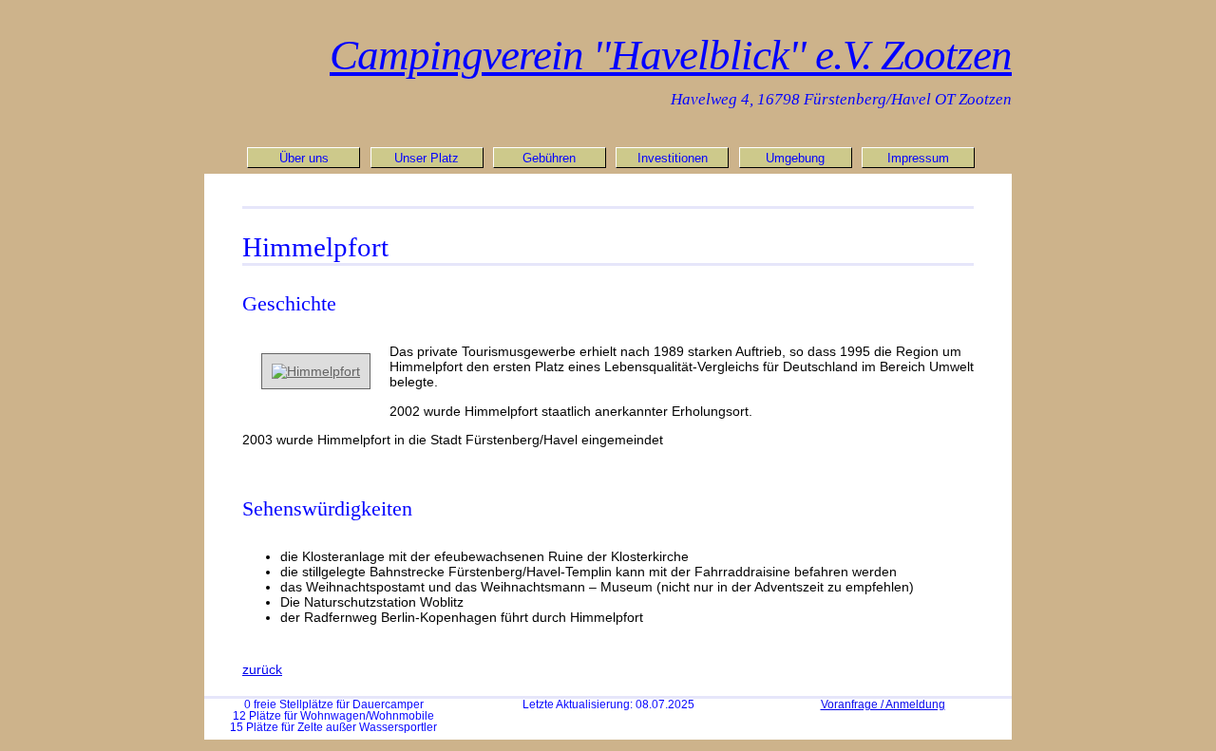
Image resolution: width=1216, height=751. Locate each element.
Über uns (304, 158)
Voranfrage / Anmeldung (883, 704)
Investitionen (672, 158)
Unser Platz (426, 158)
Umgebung (795, 158)
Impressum (918, 158)
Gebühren (549, 158)
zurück (262, 669)
